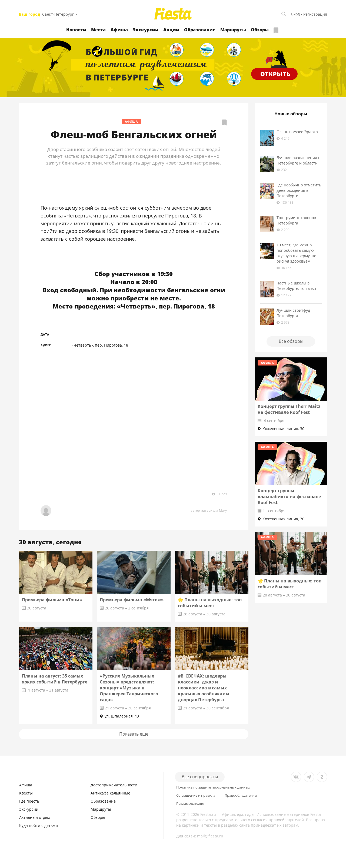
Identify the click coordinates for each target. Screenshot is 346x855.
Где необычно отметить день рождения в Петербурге (299, 190)
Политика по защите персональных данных (213, 787)
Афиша (119, 30)
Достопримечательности (114, 784)
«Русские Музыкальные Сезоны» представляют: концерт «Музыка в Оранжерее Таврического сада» (129, 688)
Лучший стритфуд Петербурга (293, 313)
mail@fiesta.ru (210, 836)
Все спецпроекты (200, 777)
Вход (295, 13)
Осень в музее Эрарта (297, 131)
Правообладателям (241, 795)
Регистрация (315, 14)
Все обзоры (291, 341)
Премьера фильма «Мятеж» (132, 600)
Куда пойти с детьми (38, 825)
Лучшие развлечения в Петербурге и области (298, 160)
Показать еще (133, 734)
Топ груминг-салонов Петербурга (296, 220)
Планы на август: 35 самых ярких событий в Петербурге (54, 679)
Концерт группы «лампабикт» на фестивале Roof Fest (289, 496)
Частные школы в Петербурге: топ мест (297, 285)
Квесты (26, 793)
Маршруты (233, 30)
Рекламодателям (190, 803)
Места (98, 30)
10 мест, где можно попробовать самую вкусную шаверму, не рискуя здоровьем (296, 253)
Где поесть (29, 801)
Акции (171, 30)
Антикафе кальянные (110, 793)
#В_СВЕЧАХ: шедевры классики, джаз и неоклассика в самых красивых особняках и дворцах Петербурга (203, 688)
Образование (199, 30)
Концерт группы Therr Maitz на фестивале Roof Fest (289, 409)
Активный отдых (34, 817)
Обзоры (260, 30)
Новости (76, 30)
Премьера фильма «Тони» (52, 600)
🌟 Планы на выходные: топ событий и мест (210, 603)
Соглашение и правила (195, 795)
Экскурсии (145, 30)
